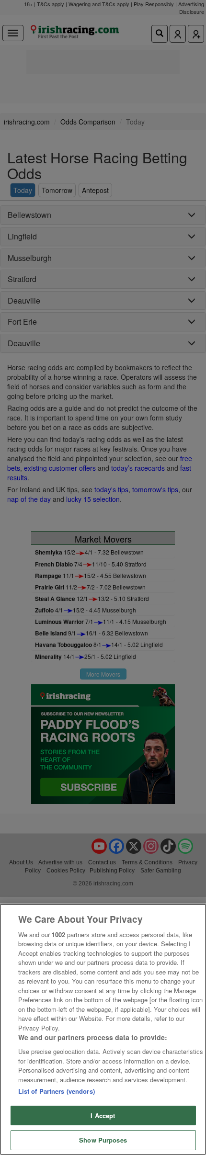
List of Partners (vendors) (56, 1091)
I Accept (103, 1115)
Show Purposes (103, 1139)
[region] (103, 1029)
